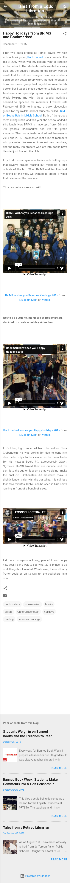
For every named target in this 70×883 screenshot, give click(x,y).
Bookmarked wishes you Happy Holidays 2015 (31, 430)
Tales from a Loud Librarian (35, 8)
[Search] (65, 7)
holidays (49, 611)
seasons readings (29, 619)
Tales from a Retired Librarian (26, 827)
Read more (59, 768)
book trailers (12, 604)
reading (9, 619)
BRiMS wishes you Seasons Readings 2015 (31, 295)
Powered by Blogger (37, 876)
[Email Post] (5, 596)
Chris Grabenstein (28, 611)
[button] (65, 34)
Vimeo (46, 299)
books (49, 604)
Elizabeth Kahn (28, 299)
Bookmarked (35, 57)
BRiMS (9, 611)
